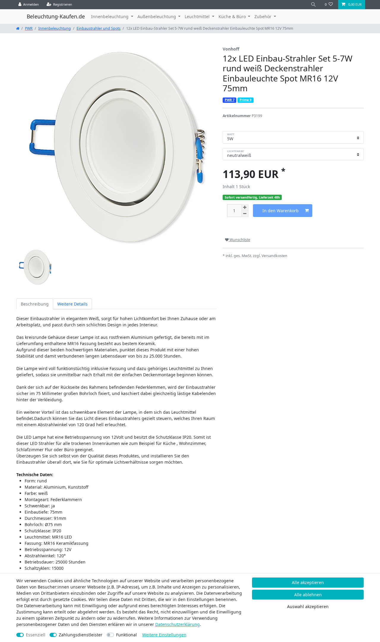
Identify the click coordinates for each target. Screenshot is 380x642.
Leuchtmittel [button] (198, 16)
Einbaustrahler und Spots (99, 28)
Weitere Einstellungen (164, 635)
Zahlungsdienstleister (80, 635)
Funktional (126, 635)
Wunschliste (239, 239)
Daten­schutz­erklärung (177, 624)
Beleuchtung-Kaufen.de (56, 16)
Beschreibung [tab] (35, 304)
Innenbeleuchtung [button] (110, 16)
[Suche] (313, 4)
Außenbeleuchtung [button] (157, 16)
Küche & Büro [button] (232, 16)
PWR (29, 28)
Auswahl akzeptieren (308, 606)
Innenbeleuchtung (54, 28)
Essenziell (35, 635)
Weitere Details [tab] (72, 304)
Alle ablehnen (308, 594)
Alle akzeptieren (308, 582)
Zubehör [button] (263, 16)
